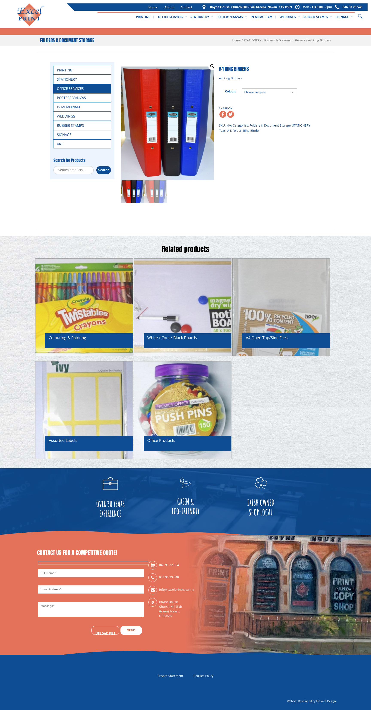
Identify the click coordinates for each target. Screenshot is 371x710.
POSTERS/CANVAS (229, 17)
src (363, 15)
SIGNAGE (342, 17)
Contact (186, 7)
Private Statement (170, 676)
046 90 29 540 (352, 7)
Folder (237, 130)
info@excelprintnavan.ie (172, 590)
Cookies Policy (203, 676)
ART (60, 144)
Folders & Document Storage (284, 40)
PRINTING (143, 17)
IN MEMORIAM (261, 17)
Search (103, 170)
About (169, 7)
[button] (212, 66)
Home (152, 7)
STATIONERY (199, 17)
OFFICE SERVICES (170, 17)
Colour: (230, 91)
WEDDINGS (288, 17)
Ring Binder (251, 130)
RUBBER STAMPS (315, 17)
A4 (229, 130)
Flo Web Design (326, 701)
